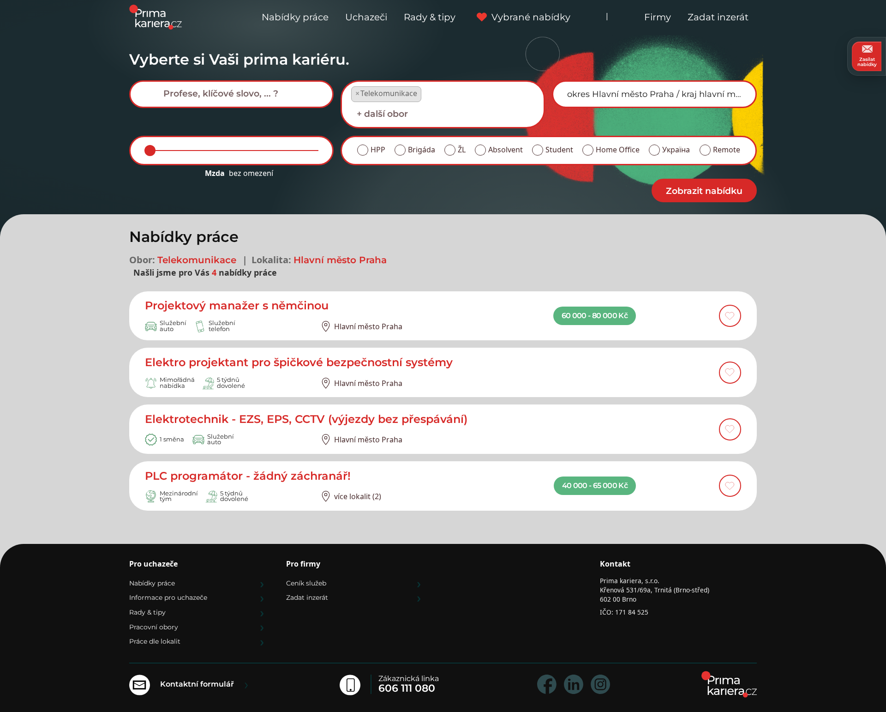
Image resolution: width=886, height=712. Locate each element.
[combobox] (231, 94)
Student (559, 150)
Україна (676, 150)
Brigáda (421, 150)
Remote (726, 150)
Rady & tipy (429, 17)
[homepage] (729, 684)
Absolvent (505, 150)
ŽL (462, 150)
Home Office (618, 150)
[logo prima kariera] (155, 16)
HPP (378, 150)
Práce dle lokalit (154, 641)
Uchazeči (366, 17)
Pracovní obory (153, 627)
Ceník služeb (306, 583)
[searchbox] (238, 93)
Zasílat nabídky (867, 61)
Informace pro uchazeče (168, 597)
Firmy (657, 17)
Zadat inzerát (718, 17)
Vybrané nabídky (530, 17)
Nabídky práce (295, 17)
